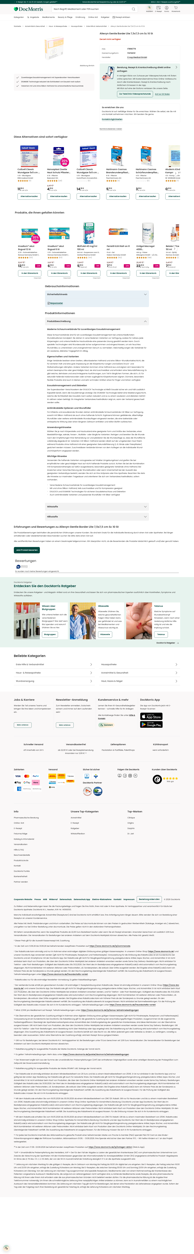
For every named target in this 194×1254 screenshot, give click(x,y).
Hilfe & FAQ (19, 849)
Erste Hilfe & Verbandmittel (96, 26)
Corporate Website (23, 899)
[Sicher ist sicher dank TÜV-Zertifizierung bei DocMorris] (87, 776)
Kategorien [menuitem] (19, 17)
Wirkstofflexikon (78, 833)
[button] (135, 94)
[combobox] (95, 9)
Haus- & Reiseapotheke (58, 26)
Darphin (131, 828)
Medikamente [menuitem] (48, 17)
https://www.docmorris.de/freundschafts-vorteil (65, 974)
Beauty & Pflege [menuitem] (65, 17)
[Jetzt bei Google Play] (159, 724)
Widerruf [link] (53, 899)
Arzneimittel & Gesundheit (35, 26)
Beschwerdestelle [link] (22, 855)
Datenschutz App (82, 899)
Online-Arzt (19, 823)
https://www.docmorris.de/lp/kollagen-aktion (110, 1147)
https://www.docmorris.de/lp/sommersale (109, 946)
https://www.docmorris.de (161, 951)
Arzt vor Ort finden (162, 94)
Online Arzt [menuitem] (93, 17)
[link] (87, 791)
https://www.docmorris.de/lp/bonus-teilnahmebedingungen (110, 1010)
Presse (37, 899)
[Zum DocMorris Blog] (119, 776)
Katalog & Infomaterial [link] (24, 839)
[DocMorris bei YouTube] (135, 776)
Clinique (131, 817)
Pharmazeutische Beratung (26, 817)
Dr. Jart (130, 833)
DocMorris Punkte (22, 871)
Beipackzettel (56, 303)
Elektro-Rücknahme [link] (102, 899)
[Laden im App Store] (159, 716)
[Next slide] (175, 173)
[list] (54, 48)
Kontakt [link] (17, 865)
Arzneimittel (76, 817)
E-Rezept (18, 828)
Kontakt (117, 899)
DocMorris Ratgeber (166, 643)
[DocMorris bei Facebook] (125, 776)
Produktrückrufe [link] (21, 860)
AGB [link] (45, 899)
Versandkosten (20, 844)
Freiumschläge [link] (20, 833)
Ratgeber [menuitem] (105, 17)
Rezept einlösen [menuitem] (123, 17)
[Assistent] (6, 1248)
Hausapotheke (76, 26)
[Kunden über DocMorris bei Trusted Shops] (166, 780)
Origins (130, 823)
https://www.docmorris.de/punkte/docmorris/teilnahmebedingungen (96, 1054)
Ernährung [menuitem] (80, 17)
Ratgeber (75, 828)
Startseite (17, 26)
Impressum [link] (129, 899)
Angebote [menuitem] (34, 17)
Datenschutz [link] (66, 899)
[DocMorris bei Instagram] (130, 776)
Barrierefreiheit (20, 876)
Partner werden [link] (21, 881)
